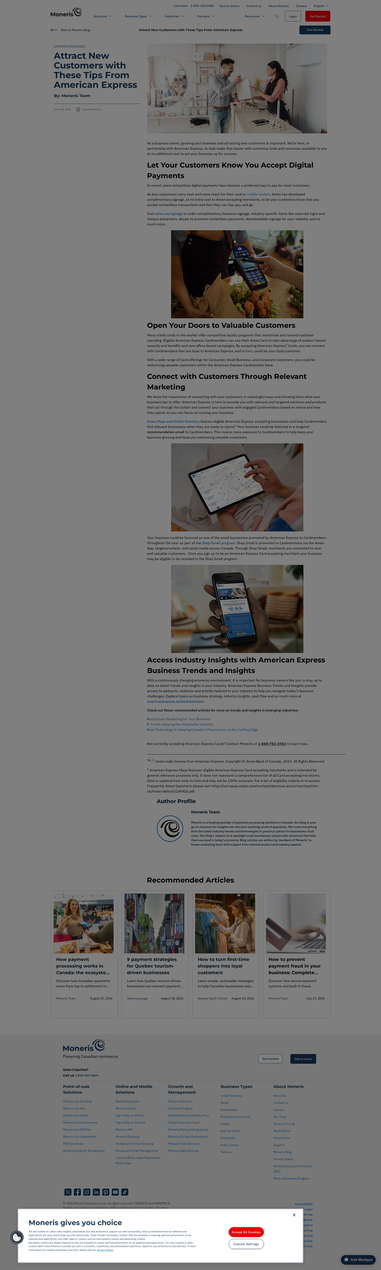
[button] (17, 1237)
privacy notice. (105, 1250)
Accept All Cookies (246, 1232)
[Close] (294, 1215)
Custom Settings (246, 1244)
